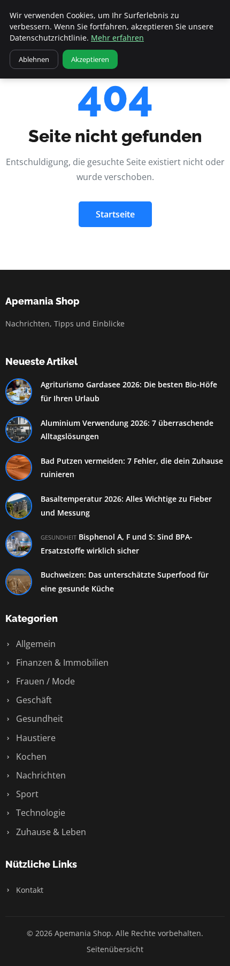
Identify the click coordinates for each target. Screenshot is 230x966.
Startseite (115, 214)
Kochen (30, 756)
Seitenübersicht (115, 949)
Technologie (39, 813)
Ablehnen (34, 59)
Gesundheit (38, 718)
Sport (26, 794)
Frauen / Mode (44, 681)
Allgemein (35, 644)
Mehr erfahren (117, 38)
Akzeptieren (90, 59)
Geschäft (33, 700)
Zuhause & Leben (50, 832)
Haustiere (35, 738)
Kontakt (28, 890)
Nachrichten (40, 775)
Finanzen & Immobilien (61, 662)
